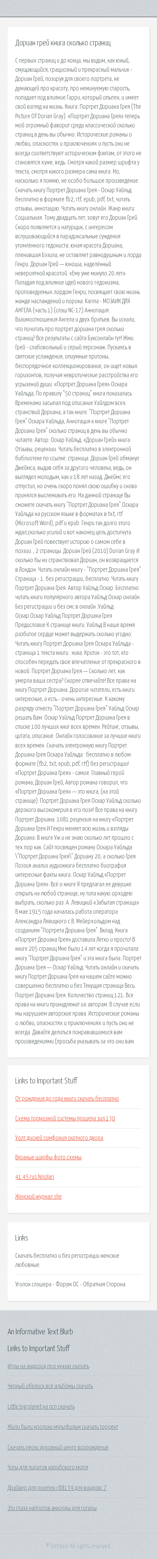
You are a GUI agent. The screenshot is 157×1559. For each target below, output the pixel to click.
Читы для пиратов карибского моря (48, 1467)
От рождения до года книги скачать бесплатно (67, 1099)
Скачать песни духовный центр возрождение (58, 1448)
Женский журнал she (38, 1197)
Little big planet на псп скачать (41, 1407)
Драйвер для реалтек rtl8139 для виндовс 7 (57, 1488)
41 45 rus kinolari (34, 1177)
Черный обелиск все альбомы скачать (50, 1386)
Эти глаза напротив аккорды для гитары (52, 1508)
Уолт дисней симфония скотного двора (59, 1138)
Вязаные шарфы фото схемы (48, 1157)
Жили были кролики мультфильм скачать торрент (63, 1427)
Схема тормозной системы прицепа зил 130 (65, 1118)
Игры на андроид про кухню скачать (48, 1366)
